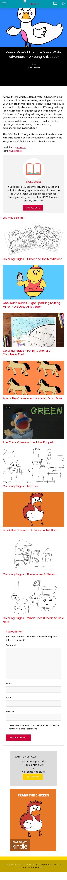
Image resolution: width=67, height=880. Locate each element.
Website (10, 711)
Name (9, 683)
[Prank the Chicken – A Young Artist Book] (33, 509)
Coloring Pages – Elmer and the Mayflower (32, 259)
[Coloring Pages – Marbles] (33, 465)
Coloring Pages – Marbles (20, 486)
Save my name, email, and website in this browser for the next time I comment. (34, 727)
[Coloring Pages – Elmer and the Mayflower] (33, 238)
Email (9, 697)
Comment (11, 645)
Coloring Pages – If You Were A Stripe (29, 574)
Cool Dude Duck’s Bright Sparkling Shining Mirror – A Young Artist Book (31, 305)
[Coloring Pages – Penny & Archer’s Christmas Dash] (33, 330)
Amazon (21, 147)
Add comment (34, 67)
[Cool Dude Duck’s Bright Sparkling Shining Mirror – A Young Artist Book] (33, 282)
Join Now (34, 776)
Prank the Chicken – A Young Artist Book (30, 530)
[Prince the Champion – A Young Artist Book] (33, 378)
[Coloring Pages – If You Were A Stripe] (33, 553)
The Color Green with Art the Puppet (28, 442)
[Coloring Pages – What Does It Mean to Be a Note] (33, 597)
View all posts (33, 207)
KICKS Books (15, 150)
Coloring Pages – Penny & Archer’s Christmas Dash (26, 352)
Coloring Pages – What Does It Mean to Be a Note (33, 620)
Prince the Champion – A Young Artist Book (32, 398)
